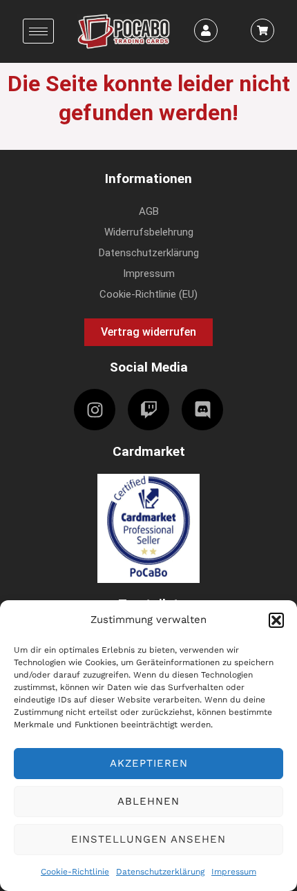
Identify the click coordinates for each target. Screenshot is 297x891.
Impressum (233, 871)
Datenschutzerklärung (160, 871)
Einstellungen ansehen (148, 839)
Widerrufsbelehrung (148, 232)
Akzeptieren (149, 763)
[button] (276, 620)
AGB (149, 211)
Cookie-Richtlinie (75, 871)
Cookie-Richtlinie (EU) (148, 294)
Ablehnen (148, 801)
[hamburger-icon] (38, 31)
